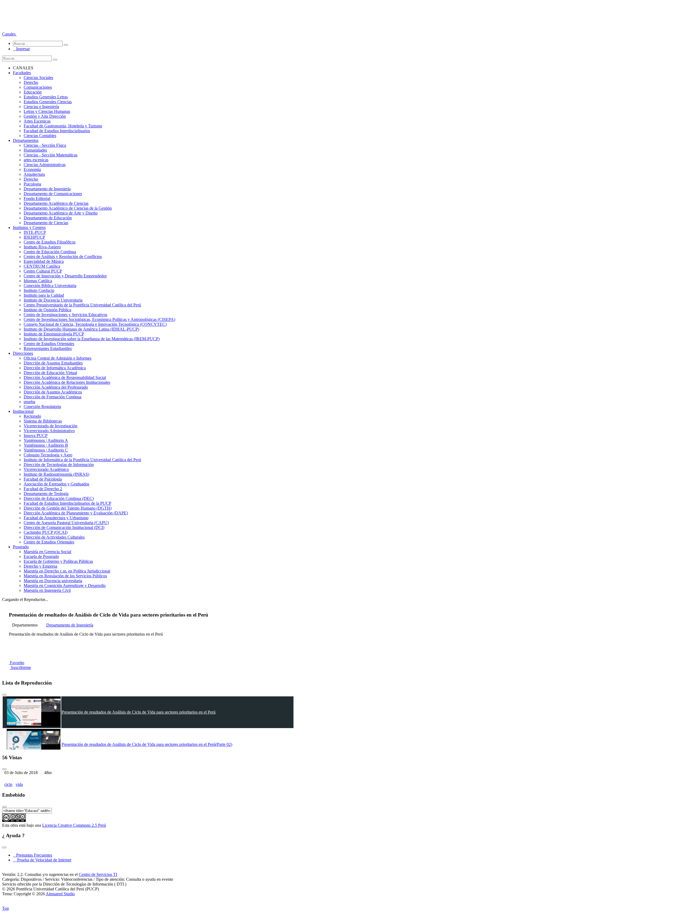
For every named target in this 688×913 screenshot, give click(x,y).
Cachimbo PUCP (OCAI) (45, 532)
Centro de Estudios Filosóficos (50, 242)
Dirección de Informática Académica (55, 368)
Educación (33, 92)
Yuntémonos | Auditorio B (46, 445)
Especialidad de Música (44, 261)
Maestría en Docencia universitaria (53, 580)
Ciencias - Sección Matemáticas (50, 155)
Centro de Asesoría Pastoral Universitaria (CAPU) (66, 522)
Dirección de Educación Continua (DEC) (59, 498)
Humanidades (35, 150)
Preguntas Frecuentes (32, 855)
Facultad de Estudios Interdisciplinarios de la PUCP (67, 503)
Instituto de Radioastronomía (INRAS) (56, 474)
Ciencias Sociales (38, 77)
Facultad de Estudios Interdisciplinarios (57, 130)
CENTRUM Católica (42, 266)
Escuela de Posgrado (41, 556)
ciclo (8, 784)
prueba (29, 401)
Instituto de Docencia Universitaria (53, 300)
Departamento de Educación (48, 218)
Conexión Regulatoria (42, 406)
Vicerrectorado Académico (46, 469)
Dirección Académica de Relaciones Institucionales (67, 382)
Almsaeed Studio (60, 893)
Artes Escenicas (37, 121)
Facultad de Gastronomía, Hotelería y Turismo (63, 126)
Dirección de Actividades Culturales (54, 537)
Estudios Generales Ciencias (48, 101)
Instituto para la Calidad (44, 295)
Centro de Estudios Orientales (49, 343)
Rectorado (32, 416)
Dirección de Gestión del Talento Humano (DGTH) (68, 508)
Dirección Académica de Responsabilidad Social (65, 377)
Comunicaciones (38, 87)
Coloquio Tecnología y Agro (48, 455)
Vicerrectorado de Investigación (50, 426)
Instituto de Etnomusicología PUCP (54, 334)
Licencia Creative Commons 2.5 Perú (74, 825)
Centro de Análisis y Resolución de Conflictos (63, 256)
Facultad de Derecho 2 (43, 488)
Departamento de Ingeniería (47, 189)
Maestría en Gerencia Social (47, 551)
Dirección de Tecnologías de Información (59, 464)
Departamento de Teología (46, 493)
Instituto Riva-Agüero (42, 247)
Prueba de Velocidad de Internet (42, 860)
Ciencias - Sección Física (45, 145)
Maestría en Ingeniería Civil (47, 590)
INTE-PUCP (35, 232)
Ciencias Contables (40, 135)
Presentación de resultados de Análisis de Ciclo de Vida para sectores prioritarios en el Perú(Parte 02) (147, 744)
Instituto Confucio (39, 290)
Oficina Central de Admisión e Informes (57, 358)
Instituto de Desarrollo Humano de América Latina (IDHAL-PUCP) (81, 329)
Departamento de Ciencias (46, 222)
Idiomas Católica (38, 280)
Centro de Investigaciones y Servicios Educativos (65, 314)
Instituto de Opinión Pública (47, 309)
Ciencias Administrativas (45, 164)
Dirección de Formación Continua (52, 397)
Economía (32, 169)
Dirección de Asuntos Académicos (53, 392)
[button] (9, 34)
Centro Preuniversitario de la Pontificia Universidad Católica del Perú (82, 305)
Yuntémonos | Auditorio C (46, 450)
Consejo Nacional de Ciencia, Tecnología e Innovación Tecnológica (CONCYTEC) (95, 324)
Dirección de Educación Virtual (50, 372)
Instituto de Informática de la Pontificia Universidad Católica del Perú (82, 459)
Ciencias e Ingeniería (41, 106)
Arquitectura (34, 174)
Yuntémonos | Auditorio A (46, 440)
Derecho (31, 82)
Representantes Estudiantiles (48, 348)
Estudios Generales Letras (46, 97)
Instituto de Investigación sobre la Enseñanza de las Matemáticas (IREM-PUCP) (92, 338)
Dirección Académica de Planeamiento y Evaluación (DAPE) (76, 513)
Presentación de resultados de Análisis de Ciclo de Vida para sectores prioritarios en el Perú (139, 712)
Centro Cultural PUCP (43, 271)
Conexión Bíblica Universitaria (50, 285)
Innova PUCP (36, 435)
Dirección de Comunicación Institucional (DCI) (64, 527)
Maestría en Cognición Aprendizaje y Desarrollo (65, 585)
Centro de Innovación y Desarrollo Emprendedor (65, 276)
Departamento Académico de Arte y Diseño (61, 213)
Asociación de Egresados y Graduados (56, 484)
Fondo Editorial (37, 198)
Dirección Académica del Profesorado (56, 387)
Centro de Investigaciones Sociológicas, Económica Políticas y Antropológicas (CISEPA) (99, 319)
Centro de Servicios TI (98, 874)
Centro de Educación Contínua (50, 251)
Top (5, 908)
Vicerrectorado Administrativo (49, 430)
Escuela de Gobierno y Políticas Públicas (58, 561)
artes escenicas (36, 159)
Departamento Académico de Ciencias (56, 203)
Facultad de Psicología (43, 479)
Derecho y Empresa (40, 566)
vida (19, 784)
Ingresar (21, 48)
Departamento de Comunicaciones (53, 193)
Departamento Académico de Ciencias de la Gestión (68, 208)
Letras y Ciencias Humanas (47, 111)
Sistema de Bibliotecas (43, 421)
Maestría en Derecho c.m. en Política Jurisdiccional (67, 571)
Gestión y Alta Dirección (45, 116)
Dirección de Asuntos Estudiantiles (53, 363)
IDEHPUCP (34, 237)
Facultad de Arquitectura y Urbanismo (56, 517)
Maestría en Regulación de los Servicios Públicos (65, 576)
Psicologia (32, 184)
